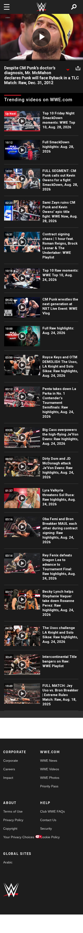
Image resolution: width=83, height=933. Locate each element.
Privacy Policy (12, 820)
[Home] (41, 7)
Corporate (10, 760)
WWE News (48, 760)
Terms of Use (12, 811)
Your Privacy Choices (12, 837)
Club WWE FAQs (49, 811)
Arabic (7, 862)
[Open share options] (78, 68)
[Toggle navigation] (6, 7)
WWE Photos (49, 778)
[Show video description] (68, 68)
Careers (9, 769)
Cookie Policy (49, 837)
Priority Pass (49, 786)
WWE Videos (49, 769)
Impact (8, 778)
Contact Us (48, 820)
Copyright (10, 828)
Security (46, 828)
